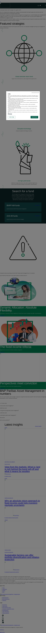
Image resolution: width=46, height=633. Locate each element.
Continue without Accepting (35, 92)
